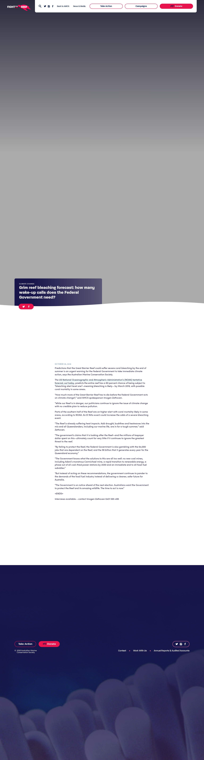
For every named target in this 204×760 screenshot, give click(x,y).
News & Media (79, 6)
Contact (122, 650)
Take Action (106, 6)
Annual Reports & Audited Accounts (171, 650)
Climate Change (26, 284)
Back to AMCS (63, 6)
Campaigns (141, 6)
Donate (178, 6)
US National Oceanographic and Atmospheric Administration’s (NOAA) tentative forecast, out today (98, 381)
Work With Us (140, 650)
